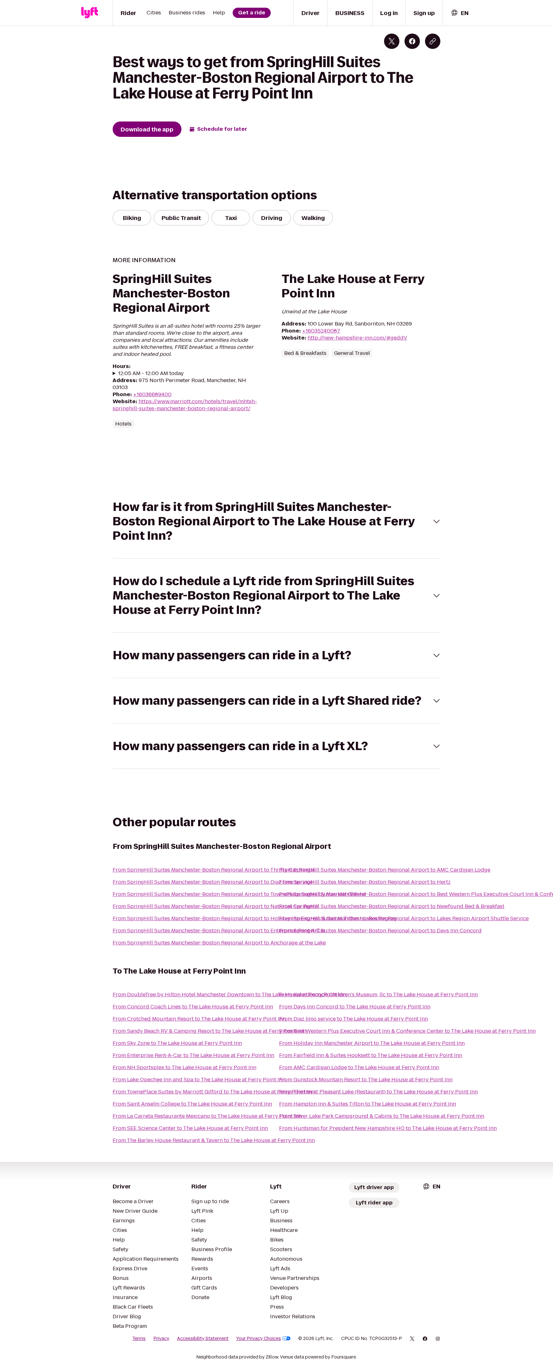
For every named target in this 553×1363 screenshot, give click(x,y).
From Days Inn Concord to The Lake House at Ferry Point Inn (354, 1006)
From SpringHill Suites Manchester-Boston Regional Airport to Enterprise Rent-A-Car (219, 930)
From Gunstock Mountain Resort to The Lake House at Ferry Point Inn (366, 1079)
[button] (276, 521)
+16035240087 (321, 330)
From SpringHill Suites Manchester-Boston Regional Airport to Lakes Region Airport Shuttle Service (404, 918)
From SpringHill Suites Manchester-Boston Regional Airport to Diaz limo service (213, 882)
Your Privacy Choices (258, 1338)
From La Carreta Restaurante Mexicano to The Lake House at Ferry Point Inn (207, 1116)
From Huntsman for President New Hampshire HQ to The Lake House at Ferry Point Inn (388, 1128)
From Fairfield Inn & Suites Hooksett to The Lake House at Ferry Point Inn (370, 1055)
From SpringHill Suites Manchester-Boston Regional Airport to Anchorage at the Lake (219, 942)
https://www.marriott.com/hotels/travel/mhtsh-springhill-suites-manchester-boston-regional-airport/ (185, 405)
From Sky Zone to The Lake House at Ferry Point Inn (177, 1043)
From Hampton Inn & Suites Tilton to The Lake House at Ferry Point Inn (367, 1104)
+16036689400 (152, 394)
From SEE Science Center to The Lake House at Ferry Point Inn (190, 1128)
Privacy (161, 1338)
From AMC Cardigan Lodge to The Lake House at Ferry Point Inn (359, 1067)
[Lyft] (89, 13)
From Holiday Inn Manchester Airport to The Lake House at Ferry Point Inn (372, 1043)
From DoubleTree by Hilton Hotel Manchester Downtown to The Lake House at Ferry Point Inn (229, 994)
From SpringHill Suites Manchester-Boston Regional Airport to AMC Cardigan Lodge (384, 869)
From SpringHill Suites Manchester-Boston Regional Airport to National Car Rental (216, 906)
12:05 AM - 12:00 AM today (151, 373)
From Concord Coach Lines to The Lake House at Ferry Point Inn (193, 1006)
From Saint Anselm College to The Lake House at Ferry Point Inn (192, 1104)
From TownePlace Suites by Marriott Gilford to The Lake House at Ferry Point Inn (214, 1091)
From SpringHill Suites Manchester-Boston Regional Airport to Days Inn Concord (380, 930)
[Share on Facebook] (412, 41)
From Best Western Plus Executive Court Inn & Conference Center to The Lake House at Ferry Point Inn (407, 1031)
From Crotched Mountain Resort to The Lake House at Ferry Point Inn (199, 1018)
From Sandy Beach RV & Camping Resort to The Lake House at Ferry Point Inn (209, 1031)
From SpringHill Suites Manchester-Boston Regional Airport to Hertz (365, 882)
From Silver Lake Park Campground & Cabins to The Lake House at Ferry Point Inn (381, 1116)
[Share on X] (391, 41)
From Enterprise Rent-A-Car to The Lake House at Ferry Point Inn (193, 1055)
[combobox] (460, 13)
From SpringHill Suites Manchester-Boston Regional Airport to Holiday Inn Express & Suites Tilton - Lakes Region (254, 918)
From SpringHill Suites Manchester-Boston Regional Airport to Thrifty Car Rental (214, 869)
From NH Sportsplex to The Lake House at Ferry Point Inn (184, 1067)
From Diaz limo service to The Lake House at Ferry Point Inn (353, 1018)
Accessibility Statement (202, 1338)
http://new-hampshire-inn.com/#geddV (357, 337)
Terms (139, 1338)
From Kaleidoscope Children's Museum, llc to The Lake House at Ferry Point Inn (378, 994)
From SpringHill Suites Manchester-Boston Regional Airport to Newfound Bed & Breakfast (391, 906)
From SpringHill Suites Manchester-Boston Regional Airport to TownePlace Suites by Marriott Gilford (239, 894)
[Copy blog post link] (432, 41)
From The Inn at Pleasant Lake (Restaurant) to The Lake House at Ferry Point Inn (378, 1091)
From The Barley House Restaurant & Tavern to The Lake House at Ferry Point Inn (214, 1140)
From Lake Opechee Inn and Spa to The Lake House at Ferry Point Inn (199, 1079)
